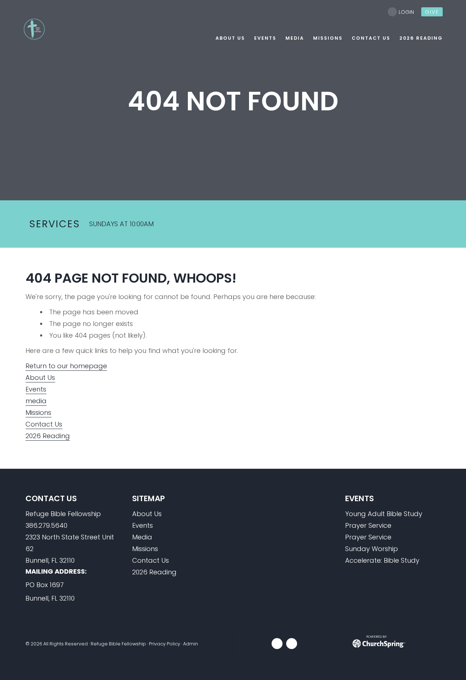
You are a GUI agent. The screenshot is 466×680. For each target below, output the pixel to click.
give (432, 12)
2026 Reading (47, 435)
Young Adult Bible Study (383, 513)
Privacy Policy (164, 644)
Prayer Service (368, 525)
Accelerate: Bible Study (382, 560)
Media (142, 537)
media (36, 400)
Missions (38, 412)
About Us (40, 377)
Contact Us (43, 424)
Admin (190, 644)
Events (35, 389)
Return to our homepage (66, 365)
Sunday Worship (371, 548)
